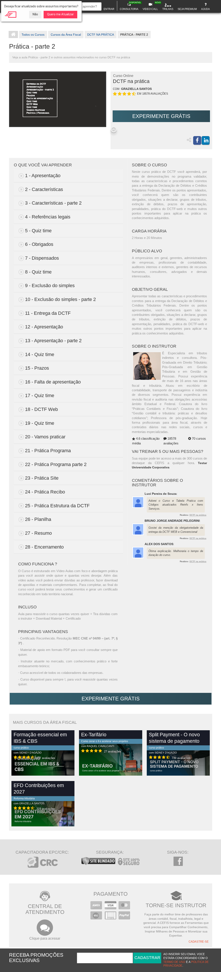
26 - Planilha (38, 519)
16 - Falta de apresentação (53, 382)
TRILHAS (167, 9)
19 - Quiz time (39, 423)
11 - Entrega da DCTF (48, 313)
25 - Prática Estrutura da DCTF (57, 505)
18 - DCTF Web (41, 409)
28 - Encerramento (44, 547)
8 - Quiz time (38, 272)
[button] (114, 129)
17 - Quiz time (39, 395)
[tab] (68, 175)
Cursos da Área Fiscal (66, 34)
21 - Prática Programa (48, 450)
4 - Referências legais (47, 217)
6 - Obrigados (39, 244)
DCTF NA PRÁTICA (100, 34)
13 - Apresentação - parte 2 (53, 340)
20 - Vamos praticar (45, 436)
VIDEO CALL (151, 6)
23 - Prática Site (41, 478)
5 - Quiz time (38, 230)
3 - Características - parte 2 (53, 203)
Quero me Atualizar (60, 14)
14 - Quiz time (39, 354)
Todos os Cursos (33, 34)
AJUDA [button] (205, 9)
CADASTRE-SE (199, 941)
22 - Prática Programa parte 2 (56, 464)
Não (35, 14)
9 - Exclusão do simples (50, 285)
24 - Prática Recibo (45, 492)
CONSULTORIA (129, 6)
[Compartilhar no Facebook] (197, 140)
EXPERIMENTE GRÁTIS (161, 116)
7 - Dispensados (42, 258)
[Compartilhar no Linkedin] (206, 140)
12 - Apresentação (44, 326)
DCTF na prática (197, 515)
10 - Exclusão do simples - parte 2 (60, 299)
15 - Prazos (37, 368)
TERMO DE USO (174, 962)
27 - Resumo (38, 533)
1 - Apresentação (42, 175)
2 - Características (44, 189)
